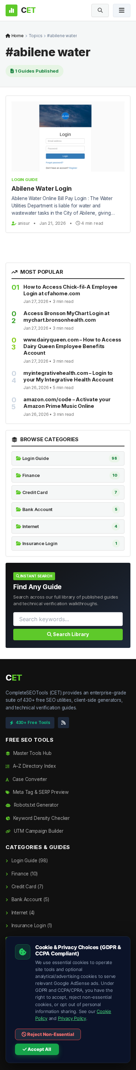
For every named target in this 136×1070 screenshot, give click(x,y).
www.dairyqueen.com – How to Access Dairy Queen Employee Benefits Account (72, 346)
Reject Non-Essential (50, 1034)
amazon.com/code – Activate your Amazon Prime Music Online (67, 402)
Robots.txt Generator (36, 805)
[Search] (100, 10)
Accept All (39, 1049)
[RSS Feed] (63, 722)
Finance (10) (24, 873)
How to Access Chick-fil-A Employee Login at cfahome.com (70, 290)
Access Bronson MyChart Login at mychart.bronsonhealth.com (66, 316)
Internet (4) (22, 912)
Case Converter (29, 779)
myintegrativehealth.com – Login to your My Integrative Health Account (68, 376)
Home (17, 35)
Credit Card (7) (26, 886)
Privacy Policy (72, 1018)
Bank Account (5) (29, 899)
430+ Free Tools (33, 722)
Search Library (70, 634)
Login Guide (25, 179)
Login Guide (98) (28, 860)
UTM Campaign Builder (38, 831)
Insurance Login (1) (31, 925)
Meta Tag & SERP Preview (40, 792)
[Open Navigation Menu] (121, 10)
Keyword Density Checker (41, 818)
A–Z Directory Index (34, 766)
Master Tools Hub (31, 753)
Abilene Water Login (42, 188)
